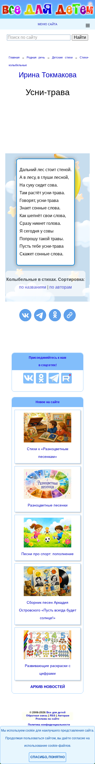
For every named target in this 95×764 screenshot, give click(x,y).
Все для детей (55, 712)
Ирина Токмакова (48, 75)
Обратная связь (37, 715)
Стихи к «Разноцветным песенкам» (47, 453)
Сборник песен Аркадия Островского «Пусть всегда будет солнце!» (47, 610)
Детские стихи (62, 57)
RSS (52, 715)
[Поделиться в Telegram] (40, 315)
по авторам (60, 287)
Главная (14, 57)
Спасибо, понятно (47, 757)
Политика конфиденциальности (49, 724)
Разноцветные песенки (48, 505)
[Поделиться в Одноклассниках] (55, 315)
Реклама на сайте (47, 718)
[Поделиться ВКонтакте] (25, 315)
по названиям (32, 287)
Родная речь (36, 57)
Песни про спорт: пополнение (47, 554)
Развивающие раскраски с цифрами (47, 670)
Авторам (63, 715)
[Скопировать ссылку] (70, 315)
